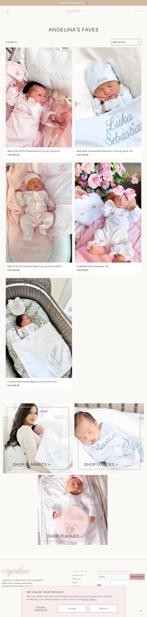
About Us (77, 579)
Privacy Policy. (89, 599)
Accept (72, 608)
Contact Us (78, 575)
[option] (73, 2)
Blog (75, 583)
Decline (103, 608)
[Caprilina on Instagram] (99, 586)
